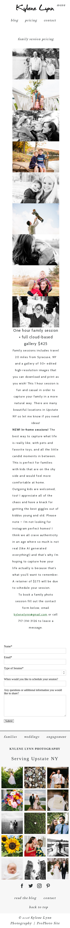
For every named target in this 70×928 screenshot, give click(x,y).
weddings (31, 737)
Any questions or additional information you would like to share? (33, 692)
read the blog (25, 898)
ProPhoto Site (48, 923)
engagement (56, 737)
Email (7, 657)
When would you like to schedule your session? (31, 679)
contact (50, 20)
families (10, 737)
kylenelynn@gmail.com (30, 614)
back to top (38, 907)
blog (14, 20)
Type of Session (13, 668)
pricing (31, 20)
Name (7, 646)
